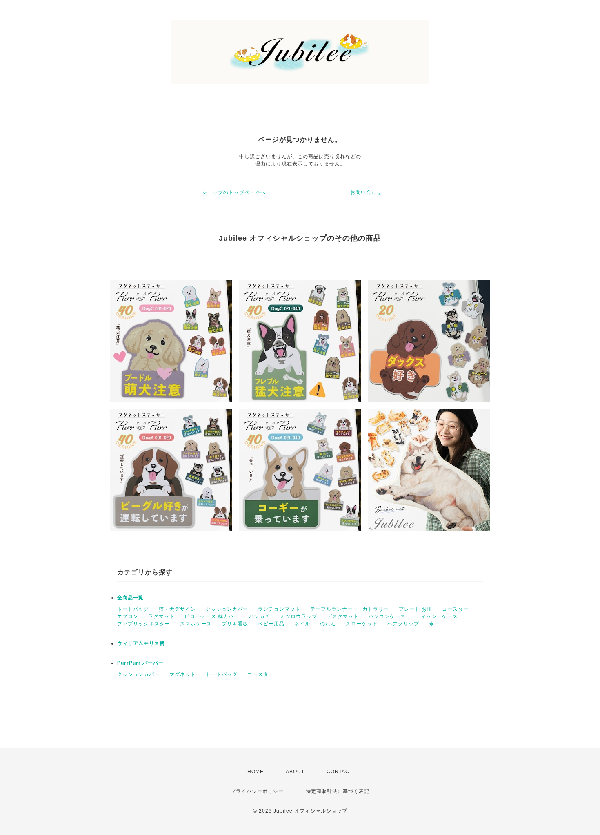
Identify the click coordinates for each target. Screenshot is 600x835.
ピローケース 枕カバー (211, 616)
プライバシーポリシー (257, 791)
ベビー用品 (271, 624)
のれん (328, 624)
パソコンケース (387, 616)
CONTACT (340, 772)
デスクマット (343, 616)
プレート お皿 (415, 609)
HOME (255, 772)
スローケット (362, 624)
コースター (455, 609)
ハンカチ (259, 616)
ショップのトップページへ (234, 192)
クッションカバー (227, 609)
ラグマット (161, 616)
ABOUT (295, 772)
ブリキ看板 (235, 624)
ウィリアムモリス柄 (141, 643)
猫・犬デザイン (177, 609)
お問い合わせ (366, 192)
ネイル (302, 624)
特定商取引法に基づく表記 (337, 791)
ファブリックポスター (143, 624)
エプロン (127, 616)
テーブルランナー (331, 609)
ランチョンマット (279, 609)
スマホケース (196, 624)
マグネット (182, 674)
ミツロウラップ (298, 616)
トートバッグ (133, 609)
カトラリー (375, 609)
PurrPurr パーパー (140, 663)
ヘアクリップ (403, 624)
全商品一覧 (130, 598)
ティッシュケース (437, 616)
